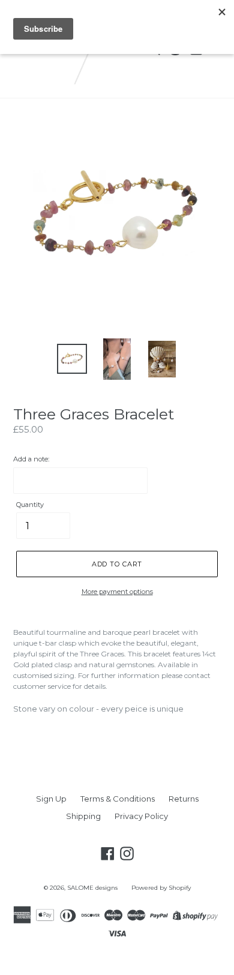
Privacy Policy (141, 816)
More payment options (117, 591)
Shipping (83, 816)
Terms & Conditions (117, 798)
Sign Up (51, 798)
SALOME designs (92, 888)
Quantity (30, 504)
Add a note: (31, 459)
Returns (184, 798)
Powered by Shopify (161, 888)
